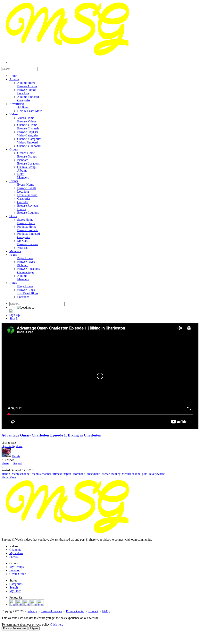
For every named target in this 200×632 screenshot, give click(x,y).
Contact (93, 611)
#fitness (57, 473)
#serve (106, 473)
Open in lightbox (12, 446)
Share (5, 463)
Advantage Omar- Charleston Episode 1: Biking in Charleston (51, 435)
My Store (15, 591)
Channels (15, 549)
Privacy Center (75, 611)
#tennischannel (21, 473)
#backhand (93, 473)
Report (17, 463)
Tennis (16, 456)
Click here (56, 624)
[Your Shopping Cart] (10, 311)
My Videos (16, 553)
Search (13, 587)
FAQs (106, 611)
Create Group (17, 573)
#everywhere (157, 473)
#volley (116, 473)
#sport (67, 473)
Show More (9, 477)
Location (14, 570)
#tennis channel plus (134, 473)
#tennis (6, 473)
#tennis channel (41, 473)
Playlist (13, 556)
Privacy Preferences (14, 628)
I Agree (34, 628)
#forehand (79, 473)
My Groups (16, 566)
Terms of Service (51, 611)
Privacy (32, 611)
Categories (15, 584)
